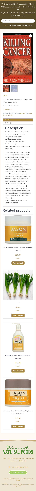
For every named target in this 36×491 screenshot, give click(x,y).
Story (6, 115)
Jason (30, 113)
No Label (22, 113)
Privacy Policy (23, 478)
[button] (30, 35)
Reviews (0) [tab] (8, 123)
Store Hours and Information (11, 478)
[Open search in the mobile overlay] (18, 21)
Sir (3, 115)
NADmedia (22, 486)
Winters (10, 115)
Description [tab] (8, 120)
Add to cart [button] (18, 263)
